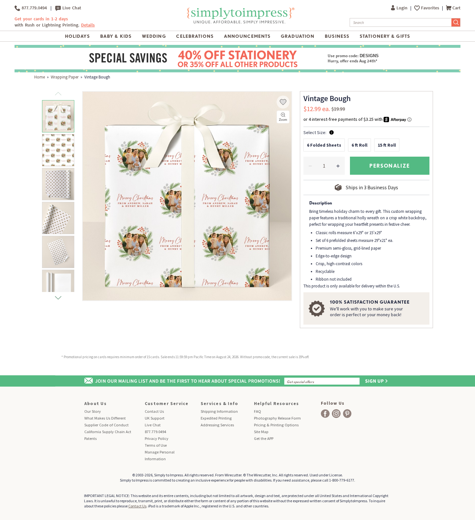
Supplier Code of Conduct (106, 424)
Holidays (77, 36)
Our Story (92, 411)
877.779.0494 (33, 8)
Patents (90, 438)
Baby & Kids (116, 36)
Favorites (430, 8)
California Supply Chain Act (107, 431)
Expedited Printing (216, 418)
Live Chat (71, 8)
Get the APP (263, 438)
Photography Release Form (277, 418)
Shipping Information (219, 411)
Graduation (297, 36)
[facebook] (325, 413)
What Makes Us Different (105, 418)
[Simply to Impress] (240, 15)
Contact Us (154, 411)
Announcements (247, 36)
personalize (389, 165)
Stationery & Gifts (385, 36)
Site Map (261, 431)
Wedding (154, 36)
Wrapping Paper (65, 77)
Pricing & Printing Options (276, 424)
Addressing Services (217, 424)
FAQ (257, 411)
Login (402, 8)
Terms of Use (156, 445)
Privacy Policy (156, 438)
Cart (456, 8)
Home (39, 77)
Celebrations (194, 36)
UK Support (154, 418)
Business (337, 36)
